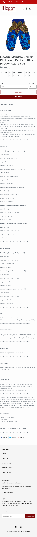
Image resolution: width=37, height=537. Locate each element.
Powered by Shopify (24, 531)
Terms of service (7, 468)
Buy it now (18, 96)
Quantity (31, 83)
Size (1, 83)
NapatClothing (15, 531)
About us (5, 458)
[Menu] (34, 8)
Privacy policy (6, 463)
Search (4, 453)
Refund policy (6, 472)
